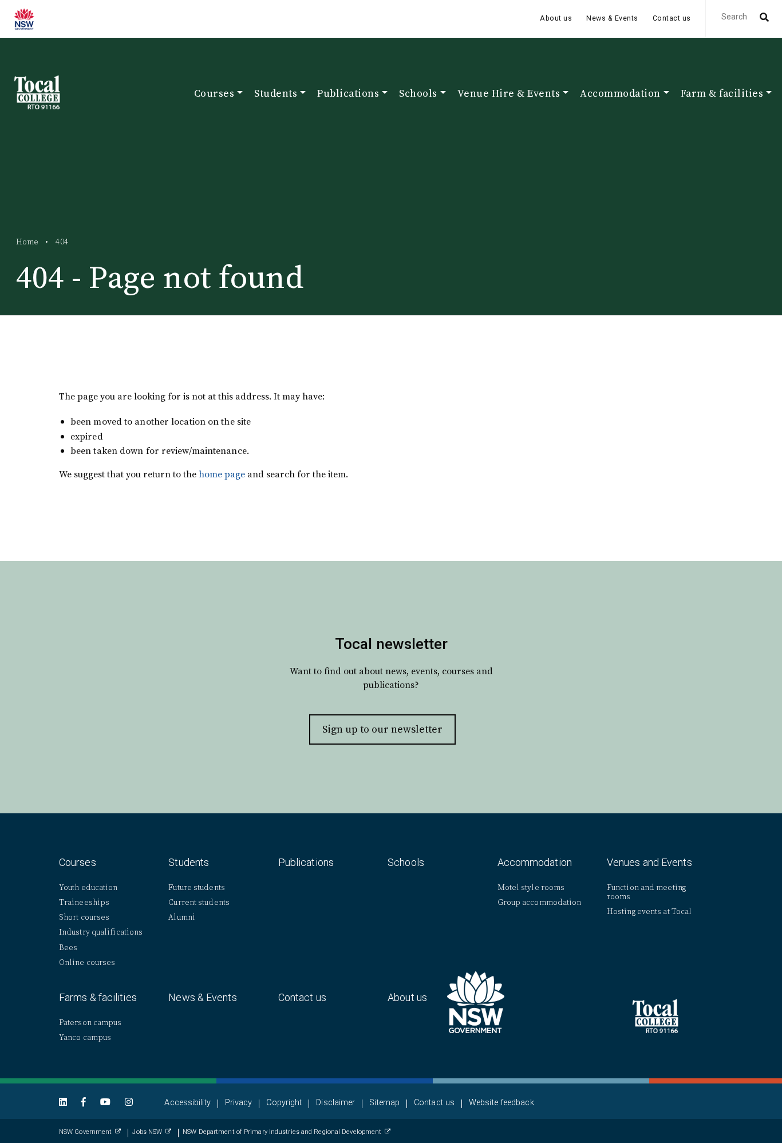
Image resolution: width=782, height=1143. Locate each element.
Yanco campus (85, 1037)
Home (27, 241)
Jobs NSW (147, 1132)
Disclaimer (335, 1103)
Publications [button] (348, 94)
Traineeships (84, 902)
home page (222, 474)
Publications (306, 862)
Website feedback (501, 1103)
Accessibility (187, 1103)
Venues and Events (649, 862)
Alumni (181, 917)
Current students (199, 902)
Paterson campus (90, 1022)
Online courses (87, 962)
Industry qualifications (101, 932)
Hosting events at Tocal (649, 911)
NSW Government (85, 1132)
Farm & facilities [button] (722, 94)
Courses (77, 862)
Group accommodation (539, 902)
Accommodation (534, 862)
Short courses (84, 917)
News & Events (612, 18)
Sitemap (384, 1103)
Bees (68, 947)
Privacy (238, 1103)
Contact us (672, 18)
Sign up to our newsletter (382, 729)
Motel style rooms (531, 887)
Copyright (284, 1103)
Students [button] (275, 94)
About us (556, 18)
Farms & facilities (98, 997)
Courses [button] (214, 94)
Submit (763, 18)
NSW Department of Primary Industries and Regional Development (282, 1132)
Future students (196, 887)
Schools (406, 862)
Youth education (88, 887)
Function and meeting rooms (646, 892)
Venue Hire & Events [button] (508, 94)
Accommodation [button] (620, 94)
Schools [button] (418, 94)
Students (188, 862)
